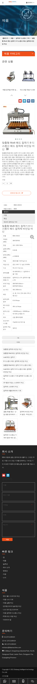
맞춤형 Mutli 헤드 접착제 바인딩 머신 (16, 353)
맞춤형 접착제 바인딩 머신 (12, 349)
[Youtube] (20, 101)
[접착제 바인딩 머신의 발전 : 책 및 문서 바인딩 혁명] (26, 402)
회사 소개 (6, 567)
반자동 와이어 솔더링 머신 (12, 606)
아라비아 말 (7, 620)
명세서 (6, 212)
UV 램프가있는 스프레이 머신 (13, 382)
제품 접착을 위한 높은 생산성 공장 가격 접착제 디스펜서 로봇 (11, 90)
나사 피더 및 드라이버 (10, 609)
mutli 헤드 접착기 (9, 357)
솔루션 (5, 564)
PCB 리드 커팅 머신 (10, 616)
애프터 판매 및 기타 (10, 222)
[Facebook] (28, 101)
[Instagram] (32, 101)
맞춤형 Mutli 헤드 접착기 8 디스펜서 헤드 (17, 365)
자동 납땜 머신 (8, 603)
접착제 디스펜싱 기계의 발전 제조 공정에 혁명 (10, 436)
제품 (4, 561)
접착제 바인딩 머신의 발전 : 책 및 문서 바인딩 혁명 (26, 413)
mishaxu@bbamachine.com (11, 647)
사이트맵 (5, 676)
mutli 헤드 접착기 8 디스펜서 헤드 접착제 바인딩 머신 (17, 370)
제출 (7, 539)
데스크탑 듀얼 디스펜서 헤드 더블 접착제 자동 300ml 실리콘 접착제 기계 (28, 90)
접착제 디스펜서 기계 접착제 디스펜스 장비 (17, 377)
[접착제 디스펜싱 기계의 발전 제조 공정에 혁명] (10, 426)
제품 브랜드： (8, 209)
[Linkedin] (24, 101)
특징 (5, 218)
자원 (4, 574)
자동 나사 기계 (8, 599)
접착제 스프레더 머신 (10, 386)
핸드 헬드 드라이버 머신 (11, 596)
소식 (4, 577)
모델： (6, 205)
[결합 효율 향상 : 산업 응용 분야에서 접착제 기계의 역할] (10, 402)
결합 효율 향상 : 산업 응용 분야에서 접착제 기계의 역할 (10, 413)
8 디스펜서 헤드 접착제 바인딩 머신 (15, 361)
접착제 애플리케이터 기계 (12, 390)
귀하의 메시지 (15, 193)
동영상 (5, 571)
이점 (5, 215)
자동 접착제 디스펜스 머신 (12, 613)
